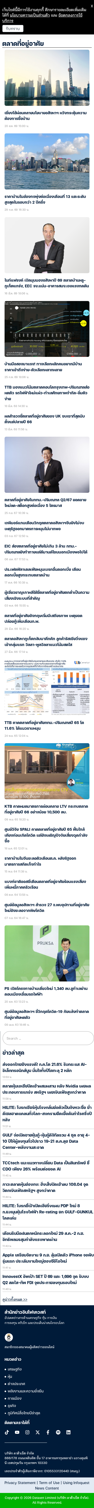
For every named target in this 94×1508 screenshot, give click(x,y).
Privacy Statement (20, 1482)
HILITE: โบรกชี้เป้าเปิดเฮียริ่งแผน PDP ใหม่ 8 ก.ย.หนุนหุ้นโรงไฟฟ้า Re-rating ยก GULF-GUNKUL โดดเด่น (48, 1212)
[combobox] (48, 1038)
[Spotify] (58, 1432)
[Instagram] (27, 1432)
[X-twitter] (37, 1432)
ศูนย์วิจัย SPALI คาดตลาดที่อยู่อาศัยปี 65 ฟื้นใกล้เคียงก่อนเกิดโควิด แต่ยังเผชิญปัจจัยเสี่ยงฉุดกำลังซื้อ (46, 835)
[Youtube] (17, 1432)
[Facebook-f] (48, 1432)
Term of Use (49, 1482)
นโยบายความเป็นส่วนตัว (30, 15)
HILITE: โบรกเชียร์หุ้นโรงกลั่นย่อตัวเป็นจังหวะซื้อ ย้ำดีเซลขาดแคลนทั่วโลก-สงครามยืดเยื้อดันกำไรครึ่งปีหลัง (47, 1114)
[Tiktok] (7, 1432)
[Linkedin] (68, 1432)
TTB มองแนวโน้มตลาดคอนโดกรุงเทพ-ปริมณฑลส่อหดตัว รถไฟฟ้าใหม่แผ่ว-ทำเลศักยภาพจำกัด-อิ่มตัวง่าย (47, 393)
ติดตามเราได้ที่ (17, 1423)
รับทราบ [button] (13, 28)
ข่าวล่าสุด (13, 1053)
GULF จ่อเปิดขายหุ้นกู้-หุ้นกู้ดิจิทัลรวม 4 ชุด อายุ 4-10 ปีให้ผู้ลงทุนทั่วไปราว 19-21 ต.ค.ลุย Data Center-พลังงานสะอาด (46, 1142)
